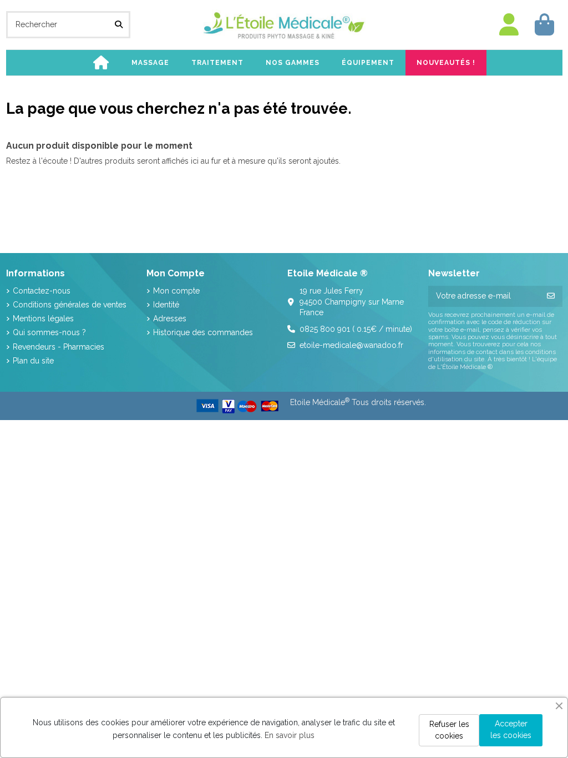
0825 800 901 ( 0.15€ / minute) (356, 329)
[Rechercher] (118, 24)
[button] (150, 62)
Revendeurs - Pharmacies (58, 346)
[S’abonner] (550, 296)
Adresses (169, 318)
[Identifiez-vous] (509, 24)
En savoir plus (290, 735)
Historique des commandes (203, 332)
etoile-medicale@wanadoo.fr (351, 345)
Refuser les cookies (449, 730)
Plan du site (33, 360)
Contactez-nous (41, 290)
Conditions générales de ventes (69, 304)
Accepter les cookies (510, 729)
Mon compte (176, 290)
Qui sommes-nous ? (49, 332)
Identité (166, 304)
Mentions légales (43, 318)
